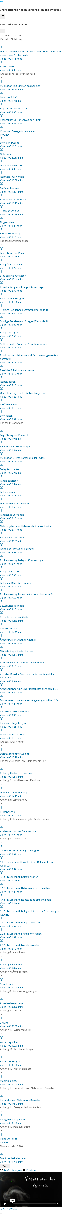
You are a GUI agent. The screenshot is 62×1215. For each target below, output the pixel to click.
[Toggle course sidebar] (2, 16)
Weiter (14, 1209)
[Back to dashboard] (1, 2)
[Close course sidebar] (2, 31)
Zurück (6, 1209)
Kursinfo (30, 1170)
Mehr (6, 1166)
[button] (31, 41)
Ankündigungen (12, 1170)
